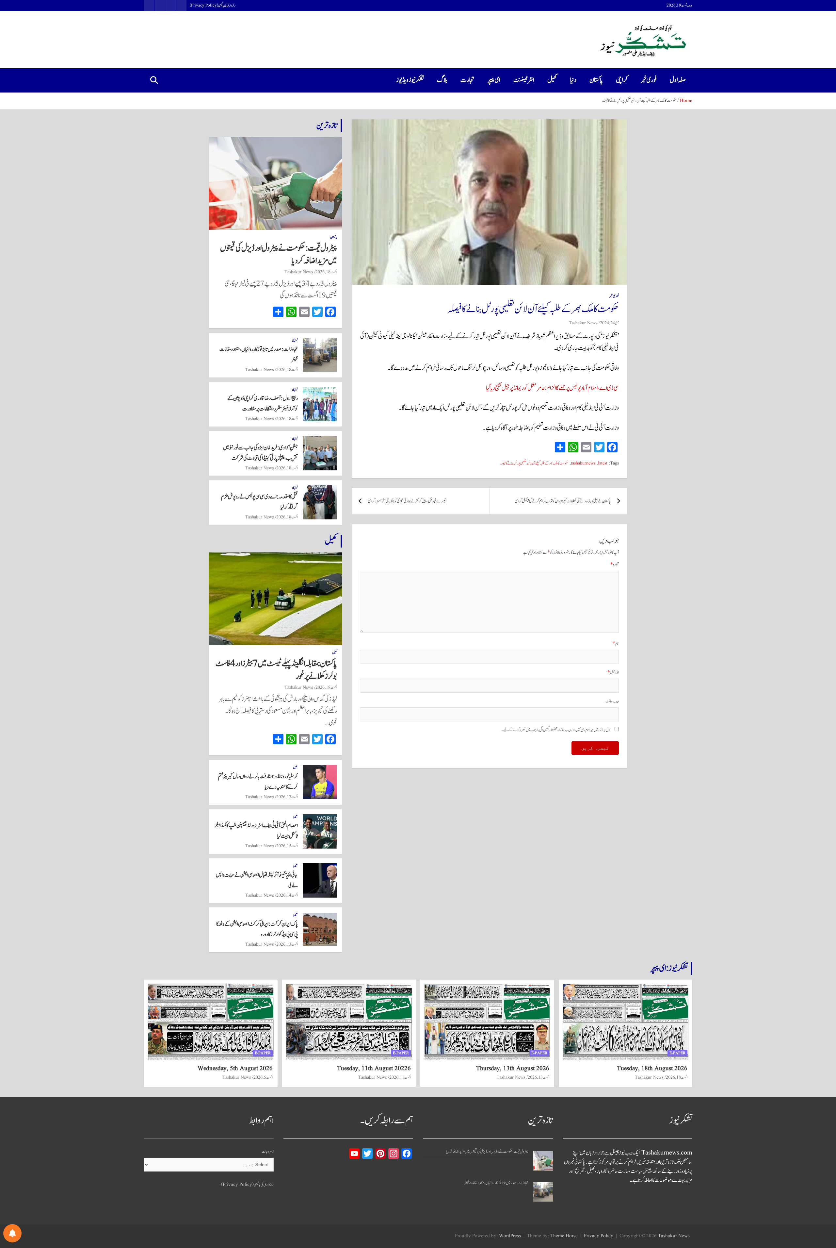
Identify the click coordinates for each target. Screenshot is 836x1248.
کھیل (552, 80)
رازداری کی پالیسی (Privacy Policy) (212, 5)
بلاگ (442, 80)
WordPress (510, 1236)
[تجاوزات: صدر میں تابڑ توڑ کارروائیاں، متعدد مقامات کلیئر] (543, 1192)
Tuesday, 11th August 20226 (374, 1068)
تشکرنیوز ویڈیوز (410, 80)
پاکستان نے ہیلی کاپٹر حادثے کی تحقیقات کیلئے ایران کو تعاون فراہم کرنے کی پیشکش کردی (563, 501)
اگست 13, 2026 (287, 944)
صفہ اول (678, 80)
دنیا (573, 80)
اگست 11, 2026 (400, 1077)
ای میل (613, 672)
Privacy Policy (598, 1236)
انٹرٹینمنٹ (523, 80)
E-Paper (677, 1053)
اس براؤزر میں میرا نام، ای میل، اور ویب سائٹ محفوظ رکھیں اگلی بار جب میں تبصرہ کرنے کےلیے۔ (555, 730)
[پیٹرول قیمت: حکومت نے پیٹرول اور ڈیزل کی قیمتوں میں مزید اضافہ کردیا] (543, 1161)
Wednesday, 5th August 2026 (235, 1068)
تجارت (467, 80)
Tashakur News (583, 323)
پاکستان (596, 80)
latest (602, 463)
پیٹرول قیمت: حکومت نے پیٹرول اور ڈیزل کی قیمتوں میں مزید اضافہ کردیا (278, 254)
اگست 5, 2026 (263, 1077)
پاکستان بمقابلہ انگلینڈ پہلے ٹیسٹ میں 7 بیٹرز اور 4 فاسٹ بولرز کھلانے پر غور (276, 670)
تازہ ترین (326, 125)
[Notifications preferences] (12, 1233)
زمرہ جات (268, 1151)
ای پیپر (494, 80)
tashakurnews (583, 463)
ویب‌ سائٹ (612, 701)
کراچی (622, 80)
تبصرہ (614, 564)
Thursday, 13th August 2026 (512, 1068)
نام (616, 643)
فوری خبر (649, 80)
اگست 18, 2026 (326, 272)
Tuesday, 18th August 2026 (652, 1068)
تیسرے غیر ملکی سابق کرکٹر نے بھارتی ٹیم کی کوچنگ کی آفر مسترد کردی (407, 501)
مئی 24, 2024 (609, 323)
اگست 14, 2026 (287, 895)
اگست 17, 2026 (287, 797)
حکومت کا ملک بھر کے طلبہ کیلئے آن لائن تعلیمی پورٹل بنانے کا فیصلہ (534, 463)
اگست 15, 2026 (287, 846)
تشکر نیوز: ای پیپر (669, 968)
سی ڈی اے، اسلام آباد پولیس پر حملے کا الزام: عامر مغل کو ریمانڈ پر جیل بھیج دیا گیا (552, 388)
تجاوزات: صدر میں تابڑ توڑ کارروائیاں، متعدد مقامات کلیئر (496, 1183)
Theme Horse (564, 1236)
